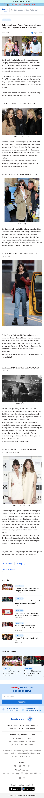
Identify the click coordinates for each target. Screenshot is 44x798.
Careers (26, 725)
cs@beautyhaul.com (26, 745)
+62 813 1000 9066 (12, 710)
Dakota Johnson (10, 569)
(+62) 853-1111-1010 (26, 756)
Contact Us (17, 725)
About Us (9, 725)
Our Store (12, 728)
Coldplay (21, 563)
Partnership (34, 725)
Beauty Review (30, 728)
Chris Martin (8, 563)
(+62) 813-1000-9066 (27, 742)
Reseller (20, 728)
